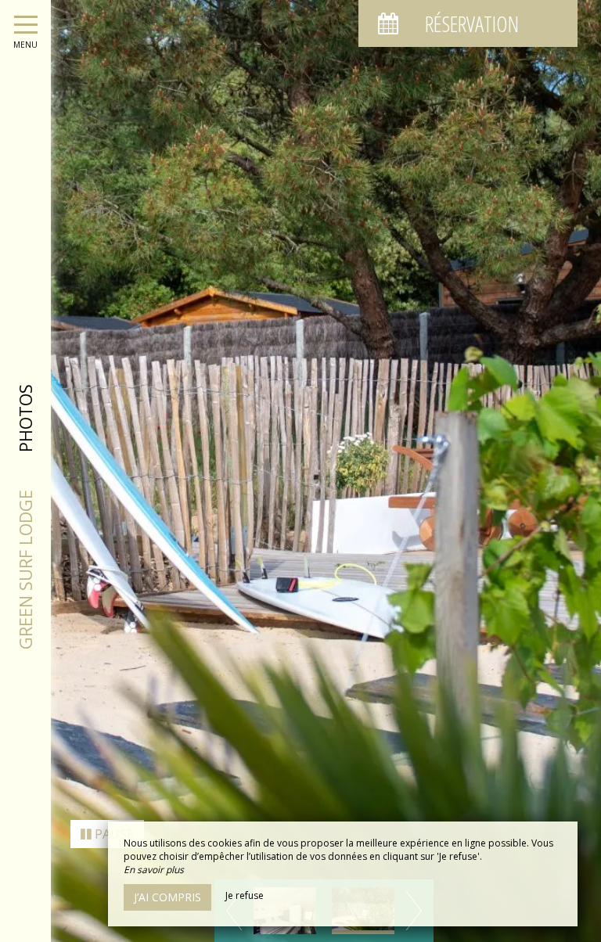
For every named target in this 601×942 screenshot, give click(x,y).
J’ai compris (167, 897)
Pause (113, 834)
